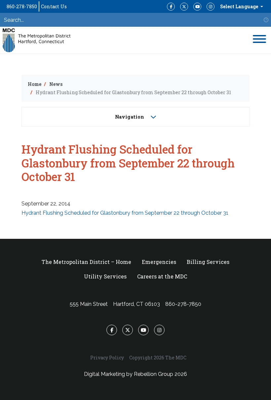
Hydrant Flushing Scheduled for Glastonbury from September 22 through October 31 (124, 213)
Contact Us (54, 6)
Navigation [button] (130, 117)
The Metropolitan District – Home (86, 261)
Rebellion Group (153, 374)
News (55, 84)
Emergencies (159, 261)
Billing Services (208, 261)
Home (34, 84)
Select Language (239, 6)
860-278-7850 (22, 6)
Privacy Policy (107, 357)
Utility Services (105, 276)
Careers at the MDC (162, 276)
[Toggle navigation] (259, 40)
